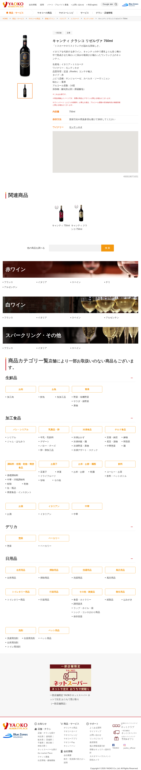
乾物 (26, 484)
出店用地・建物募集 (46, 760)
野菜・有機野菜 (81, 397)
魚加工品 (61, 397)
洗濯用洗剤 (12, 638)
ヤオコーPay (69, 742)
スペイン (76, 282)
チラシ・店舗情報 (104, 13)
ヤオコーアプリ (70, 738)
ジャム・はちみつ (16, 441)
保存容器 (78, 616)
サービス (85, 13)
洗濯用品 (78, 578)
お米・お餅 (79, 472)
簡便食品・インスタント (19, 492)
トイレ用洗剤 (13, 647)
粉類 (9, 484)
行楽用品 (44, 599)
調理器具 (78, 604)
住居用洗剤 (29, 638)
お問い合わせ (78, 5)
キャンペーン (69, 746)
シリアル (11, 437)
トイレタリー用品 (16, 599)
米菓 (59, 472)
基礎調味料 (12, 475)
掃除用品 (44, 578)
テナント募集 (43, 757)
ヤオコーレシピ (66, 13)
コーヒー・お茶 (114, 472)
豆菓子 (43, 472)
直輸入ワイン (50, 19)
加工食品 (13, 418)
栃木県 (41, 740)
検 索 (107, 248)
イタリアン (45, 514)
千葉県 (41, 743)
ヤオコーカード (70, 731)
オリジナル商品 (70, 728)
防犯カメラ (94, 760)
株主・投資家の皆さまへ (74, 759)
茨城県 (49, 740)
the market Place (45, 753)
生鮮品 (11, 378)
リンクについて (96, 738)
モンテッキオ (89, 19)
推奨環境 (93, 742)
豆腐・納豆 (112, 437)
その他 (57, 480)
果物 (76, 405)
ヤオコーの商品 (44, 13)
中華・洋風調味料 (16, 479)
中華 (76, 514)
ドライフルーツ (48, 476)
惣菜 (9, 546)
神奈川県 (41, 746)
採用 (42, 5)
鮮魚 (42, 397)
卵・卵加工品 (47, 450)
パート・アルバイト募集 (58, 5)
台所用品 (11, 578)
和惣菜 (126, 441)
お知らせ (42, 724)
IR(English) (92, 5)
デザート (44, 441)
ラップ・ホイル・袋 (83, 608)
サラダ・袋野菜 (81, 401)
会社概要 (67, 755)
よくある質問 (95, 728)
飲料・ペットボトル (117, 476)
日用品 (11, 559)
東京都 (49, 743)
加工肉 (10, 397)
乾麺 (92, 472)
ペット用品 (45, 638)
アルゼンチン (10, 287)
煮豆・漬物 (112, 441)
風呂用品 (111, 578)
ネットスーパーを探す (47, 749)
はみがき (127, 599)
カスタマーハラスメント (100, 756)
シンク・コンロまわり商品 (87, 612)
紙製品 (110, 599)
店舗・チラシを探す (46, 733)
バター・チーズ (48, 446)
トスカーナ (75, 19)
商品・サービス (18, 19)
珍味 (42, 480)
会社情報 (33, 5)
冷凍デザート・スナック (86, 450)
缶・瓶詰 (11, 488)
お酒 (9, 514)
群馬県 (49, 736)
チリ (108, 282)
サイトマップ (95, 731)
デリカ (11, 527)
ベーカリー (45, 546)
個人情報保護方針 (97, 746)
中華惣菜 (111, 446)
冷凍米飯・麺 (80, 441)
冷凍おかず (79, 437)
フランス (8, 282)
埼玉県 (41, 736)
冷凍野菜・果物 (81, 446)
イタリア (62, 19)
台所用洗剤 (12, 642)
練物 (125, 437)
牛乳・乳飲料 (47, 437)
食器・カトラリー (82, 599)
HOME (5, 19)
